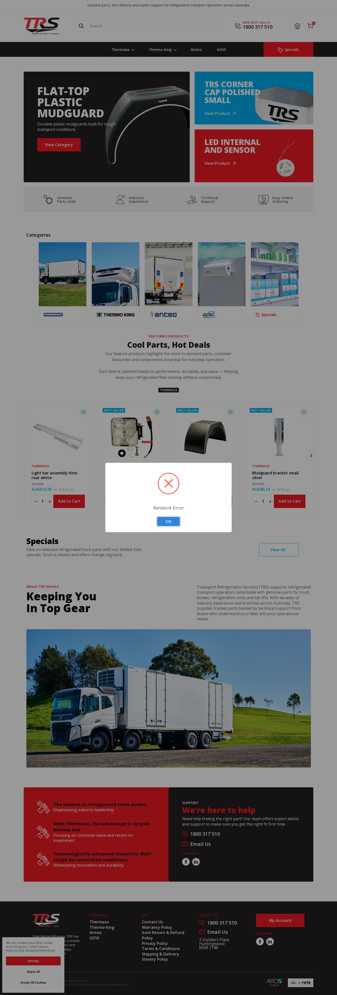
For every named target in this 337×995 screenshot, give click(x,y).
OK (168, 521)
